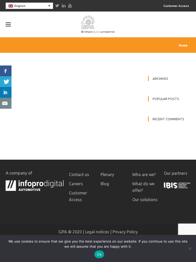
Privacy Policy (125, 232)
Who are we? (144, 174)
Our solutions (144, 199)
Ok (99, 254)
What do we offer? (143, 187)
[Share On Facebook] (5, 71)
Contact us (79, 174)
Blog (105, 183)
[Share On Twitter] (5, 81)
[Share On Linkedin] (5, 92)
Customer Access (176, 6)
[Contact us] (5, 103)
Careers (76, 183)
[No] (189, 248)
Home (183, 45)
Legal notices (97, 232)
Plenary (107, 174)
